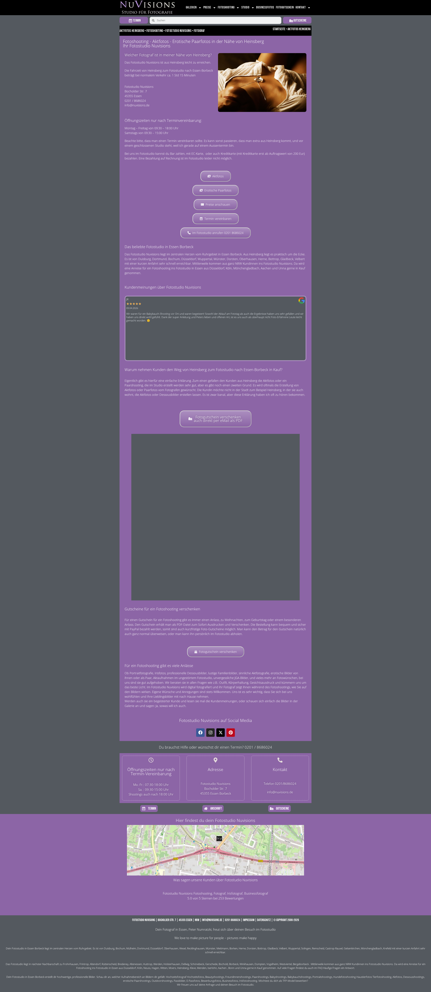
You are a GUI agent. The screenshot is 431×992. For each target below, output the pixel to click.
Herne (242, 948)
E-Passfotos (193, 981)
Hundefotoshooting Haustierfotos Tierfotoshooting (362, 977)
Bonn (231, 968)
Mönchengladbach (371, 948)
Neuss (147, 968)
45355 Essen (185, 920)
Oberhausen (171, 948)
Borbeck (233, 964)
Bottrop (261, 948)
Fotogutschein (285, 7)
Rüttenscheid (109, 964)
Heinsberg (183, 968)
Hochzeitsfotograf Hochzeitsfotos (185, 977)
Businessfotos (265, 7)
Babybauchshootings (299, 977)
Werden (157, 964)
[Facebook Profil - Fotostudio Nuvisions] (200, 732)
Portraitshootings (322, 977)
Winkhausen (246, 964)
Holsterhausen (171, 964)
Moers (172, 968)
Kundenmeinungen (224, 701)
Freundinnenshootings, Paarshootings (247, 977)
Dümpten (260, 964)
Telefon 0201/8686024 (280, 783)
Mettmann (222, 948)
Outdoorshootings (162, 981)
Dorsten (251, 948)
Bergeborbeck (301, 964)
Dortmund (143, 948)
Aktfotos (397, 977)
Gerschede (211, 964)
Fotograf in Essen (175, 929)
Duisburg (109, 948)
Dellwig (185, 964)
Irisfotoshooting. (248, 981)
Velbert (283, 948)
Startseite (279, 29)
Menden (201, 968)
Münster (210, 948)
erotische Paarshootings (137, 981)
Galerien (191, 7)
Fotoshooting (226, 7)
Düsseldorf (156, 948)
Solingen (306, 948)
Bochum (120, 948)
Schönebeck (197, 964)
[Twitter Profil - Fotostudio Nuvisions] (220, 732)
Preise (207, 7)
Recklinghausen (196, 948)
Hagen (155, 968)
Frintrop (84, 964)
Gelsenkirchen (352, 948)
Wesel (182, 948)
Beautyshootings (214, 977)
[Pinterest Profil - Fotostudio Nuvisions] (230, 732)
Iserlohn (212, 968)
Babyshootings (278, 977)
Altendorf (95, 964)
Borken (233, 948)
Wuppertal (294, 948)
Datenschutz (264, 920)
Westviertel (285, 964)
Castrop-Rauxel (334, 948)
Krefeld (387, 948)
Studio (245, 7)
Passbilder (179, 981)
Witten (164, 968)
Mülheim (131, 948)
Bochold (223, 964)
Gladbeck (272, 948)
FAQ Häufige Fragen (329, 968)
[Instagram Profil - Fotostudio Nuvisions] (210, 732)
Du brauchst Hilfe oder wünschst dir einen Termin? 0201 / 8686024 (215, 747)
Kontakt (301, 7)
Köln (139, 968)
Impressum (248, 920)
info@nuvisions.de (137, 105)
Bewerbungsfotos (211, 981)
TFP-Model (289, 981)
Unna (243, 968)
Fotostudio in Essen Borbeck (28, 948)
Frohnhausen (70, 964)
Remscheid (318, 948)
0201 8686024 (232, 920)
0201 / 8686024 (135, 100)
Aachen (222, 968)
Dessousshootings (413, 977)
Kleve (193, 968)
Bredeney (123, 964)
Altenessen (136, 964)
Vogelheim (272, 964)
